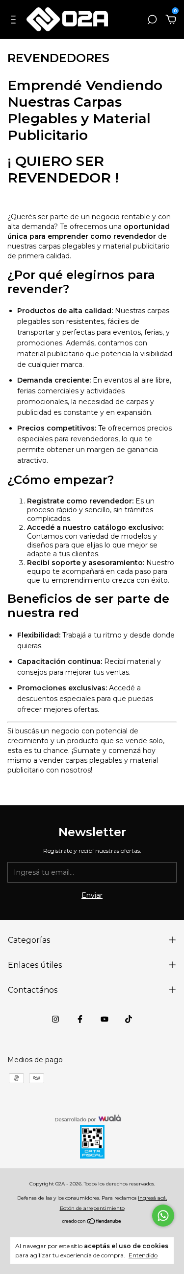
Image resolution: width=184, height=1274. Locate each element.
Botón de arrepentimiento (92, 1208)
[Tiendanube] (92, 1222)
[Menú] (15, 21)
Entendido (143, 1255)
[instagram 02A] (55, 1019)
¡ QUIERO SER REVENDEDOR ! (63, 169)
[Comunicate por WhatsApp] (163, 1216)
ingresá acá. (152, 1198)
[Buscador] (152, 21)
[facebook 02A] (80, 1019)
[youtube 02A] (104, 1019)
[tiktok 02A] (128, 1019)
